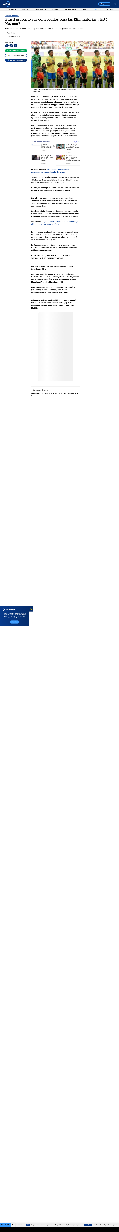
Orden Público (10, 9)
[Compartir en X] (11, 45)
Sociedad (110, 9)
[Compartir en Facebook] (7, 45)
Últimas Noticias (5, 1225)
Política (25, 9)
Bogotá (99, 1225)
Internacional (70, 9)
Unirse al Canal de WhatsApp (17, 50)
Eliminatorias (72, 393)
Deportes (98, 9)
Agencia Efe (11, 33)
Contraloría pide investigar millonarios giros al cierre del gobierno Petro (73, 1224)
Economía (55, 9)
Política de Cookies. (13, 618)
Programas (104, 4)
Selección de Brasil (60, 393)
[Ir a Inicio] (6, 4)
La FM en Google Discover (17, 60)
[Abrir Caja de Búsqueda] (115, 4)
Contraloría (49, 1225)
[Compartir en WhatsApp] (15, 45)
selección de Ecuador (37, 393)
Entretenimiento (40, 9)
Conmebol (34, 396)
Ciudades (85, 9)
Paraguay (49, 393)
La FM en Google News (17, 55)
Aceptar (14, 622)
